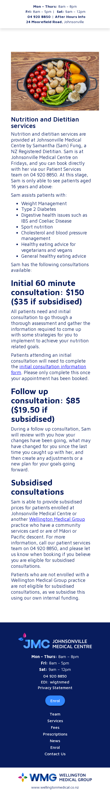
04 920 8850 (55, 676)
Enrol (55, 700)
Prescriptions (55, 734)
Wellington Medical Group (57, 519)
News (55, 740)
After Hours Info (70, 16)
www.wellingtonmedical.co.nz (55, 787)
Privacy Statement (55, 687)
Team (55, 714)
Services (55, 720)
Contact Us (55, 753)
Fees (55, 727)
